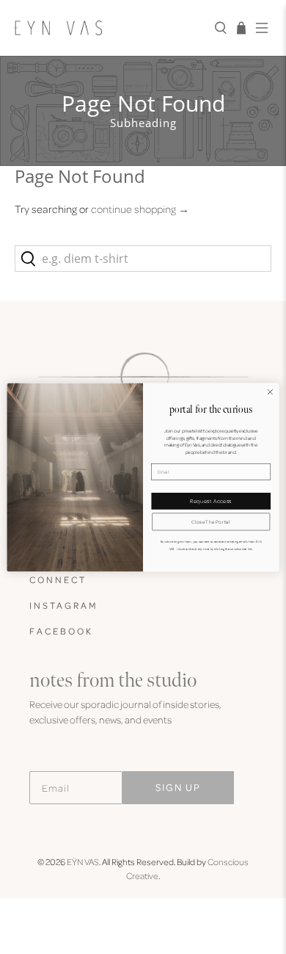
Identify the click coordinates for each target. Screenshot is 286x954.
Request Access (211, 501)
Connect (58, 579)
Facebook (61, 631)
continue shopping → (140, 208)
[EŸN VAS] (108, 28)
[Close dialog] (270, 392)
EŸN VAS (83, 861)
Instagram (63, 605)
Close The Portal (210, 521)
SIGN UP (178, 787)
